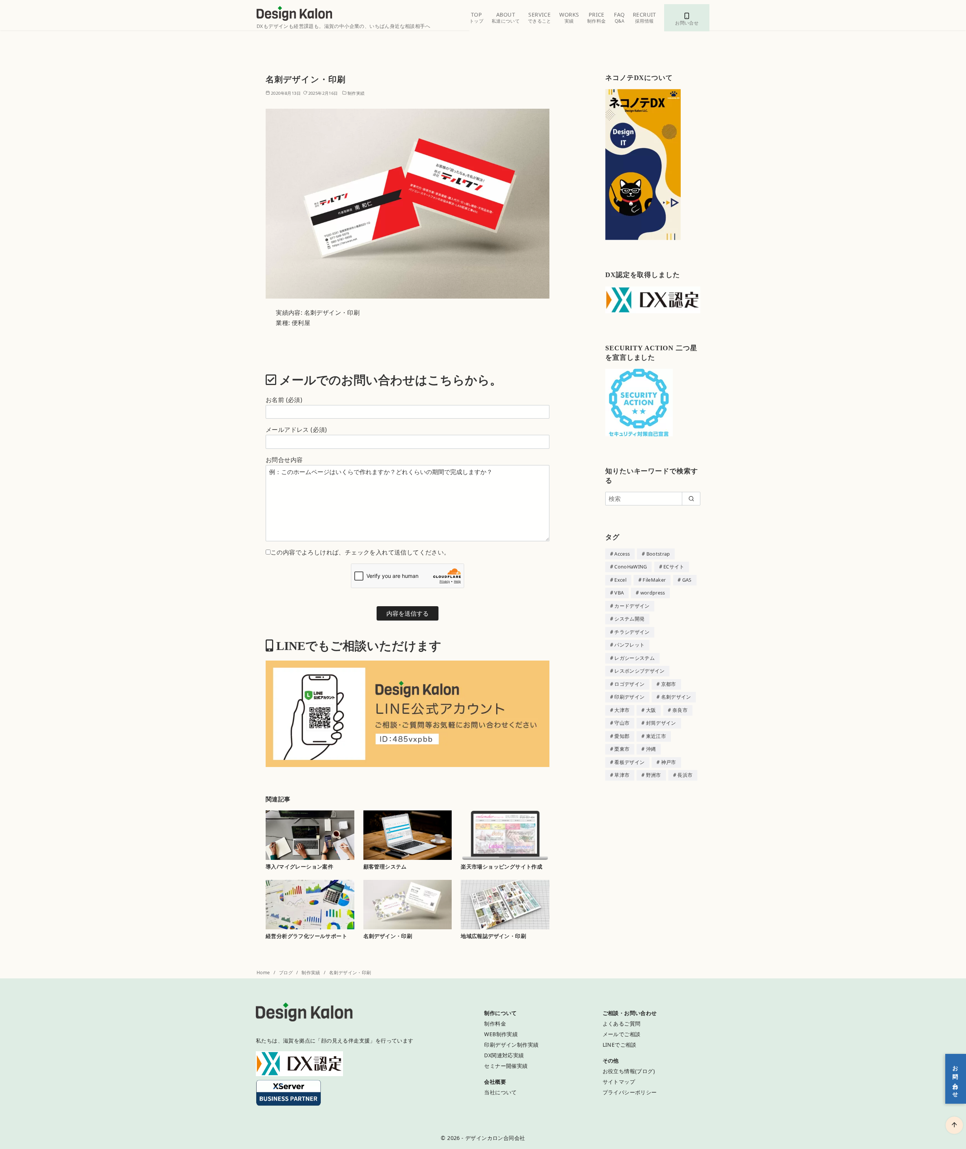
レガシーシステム (634, 658)
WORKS (569, 17)
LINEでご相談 (620, 1044)
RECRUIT (644, 17)
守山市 (621, 722)
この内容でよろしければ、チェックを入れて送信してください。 (360, 552)
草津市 (621, 775)
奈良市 (680, 710)
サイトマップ (619, 1081)
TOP (476, 17)
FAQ (619, 17)
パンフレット (629, 644)
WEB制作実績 (501, 1034)
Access (622, 553)
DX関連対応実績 (504, 1055)
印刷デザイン (629, 696)
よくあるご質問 (622, 1023)
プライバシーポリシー (630, 1092)
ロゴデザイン (629, 684)
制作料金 (495, 1023)
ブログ (286, 972)
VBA (619, 592)
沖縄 (651, 748)
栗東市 (621, 748)
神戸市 (668, 762)
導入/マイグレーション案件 (299, 866)
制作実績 (356, 93)
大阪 (651, 710)
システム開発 (629, 618)
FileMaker (654, 579)
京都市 (668, 684)
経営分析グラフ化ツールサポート (306, 936)
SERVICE (539, 17)
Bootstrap (658, 553)
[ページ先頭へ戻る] (954, 1125)
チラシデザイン (631, 631)
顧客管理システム (385, 866)
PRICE (596, 17)
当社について (500, 1092)
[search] (691, 498)
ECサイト (674, 566)
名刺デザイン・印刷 (387, 936)
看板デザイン (629, 762)
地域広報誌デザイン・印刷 (493, 936)
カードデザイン (631, 605)
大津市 (621, 710)
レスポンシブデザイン (639, 670)
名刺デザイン (676, 696)
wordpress (652, 592)
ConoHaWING (630, 566)
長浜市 (684, 775)
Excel (620, 579)
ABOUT (506, 17)
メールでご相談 (622, 1034)
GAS (687, 579)
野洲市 (653, 775)
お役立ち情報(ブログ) (629, 1071)
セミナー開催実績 (506, 1065)
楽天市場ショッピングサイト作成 (501, 866)
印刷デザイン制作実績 (511, 1044)
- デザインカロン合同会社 (493, 1137)
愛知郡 (621, 736)
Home (264, 972)
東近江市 (656, 736)
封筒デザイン (661, 722)
